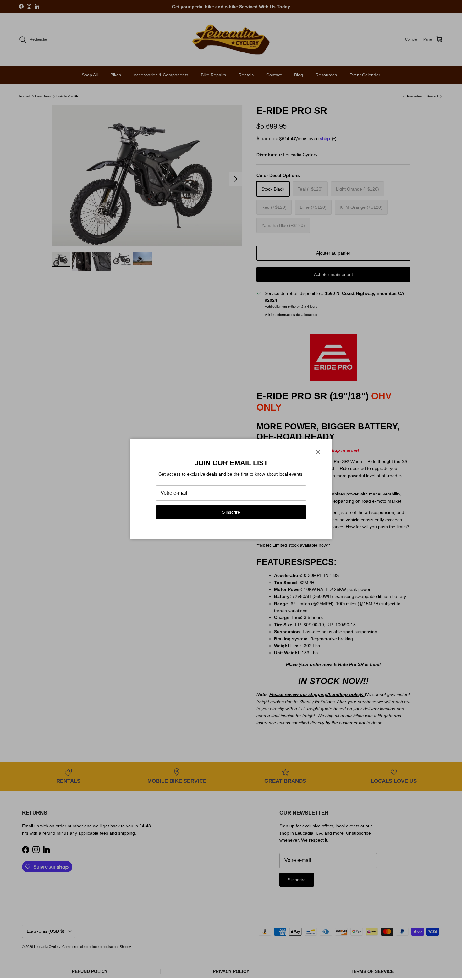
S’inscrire (231, 512)
